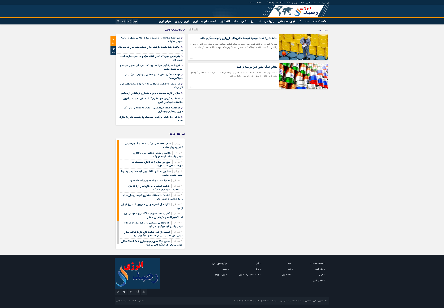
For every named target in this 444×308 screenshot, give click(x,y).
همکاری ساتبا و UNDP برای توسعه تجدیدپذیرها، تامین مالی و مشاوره (152, 173)
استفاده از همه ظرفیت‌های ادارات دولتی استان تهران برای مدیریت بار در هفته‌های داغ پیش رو (153, 234)
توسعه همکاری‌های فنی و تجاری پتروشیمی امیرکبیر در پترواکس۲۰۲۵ (154, 76)
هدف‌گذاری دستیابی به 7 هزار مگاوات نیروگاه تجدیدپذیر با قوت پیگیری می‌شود (153, 224)
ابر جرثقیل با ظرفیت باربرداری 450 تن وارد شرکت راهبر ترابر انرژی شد (151, 85)
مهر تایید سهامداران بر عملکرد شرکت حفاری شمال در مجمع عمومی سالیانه (152, 39)
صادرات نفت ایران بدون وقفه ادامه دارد (150, 180)
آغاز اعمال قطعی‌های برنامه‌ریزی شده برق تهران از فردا (152, 206)
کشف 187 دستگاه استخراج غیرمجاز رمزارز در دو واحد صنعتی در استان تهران (153, 197)
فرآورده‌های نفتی (286, 21)
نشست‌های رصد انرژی (204, 21)
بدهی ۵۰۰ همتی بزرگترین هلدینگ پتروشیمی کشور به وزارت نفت (151, 119)
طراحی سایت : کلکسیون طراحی (130, 300)
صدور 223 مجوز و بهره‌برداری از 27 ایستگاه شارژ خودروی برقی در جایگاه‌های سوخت (152, 243)
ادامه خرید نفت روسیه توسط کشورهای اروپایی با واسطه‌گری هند (238, 38)
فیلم (235, 21)
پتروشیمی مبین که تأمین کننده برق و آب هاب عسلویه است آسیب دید (151, 58)
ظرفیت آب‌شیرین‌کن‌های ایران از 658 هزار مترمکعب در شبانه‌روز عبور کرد (155, 188)
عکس (244, 21)
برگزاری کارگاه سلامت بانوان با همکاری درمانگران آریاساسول (149, 93)
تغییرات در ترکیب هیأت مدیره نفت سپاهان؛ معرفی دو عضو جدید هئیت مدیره (151, 67)
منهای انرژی (165, 21)
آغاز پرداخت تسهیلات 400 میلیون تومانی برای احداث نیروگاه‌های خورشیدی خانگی (153, 215)
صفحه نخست (320, 21)
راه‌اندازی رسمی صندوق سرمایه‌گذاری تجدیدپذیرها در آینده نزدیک (158, 154)
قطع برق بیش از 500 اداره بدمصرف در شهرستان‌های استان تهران (157, 164)
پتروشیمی (269, 21)
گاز (300, 21)
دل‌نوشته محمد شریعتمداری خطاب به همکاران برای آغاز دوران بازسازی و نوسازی (153, 109)
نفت (307, 21)
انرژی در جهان (182, 21)
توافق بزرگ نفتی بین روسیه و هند (257, 67)
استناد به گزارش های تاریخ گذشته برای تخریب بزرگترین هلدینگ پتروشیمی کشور (153, 100)
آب (259, 21)
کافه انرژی (225, 21)
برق (252, 21)
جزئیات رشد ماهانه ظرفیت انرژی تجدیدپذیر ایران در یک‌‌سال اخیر (150, 49)
